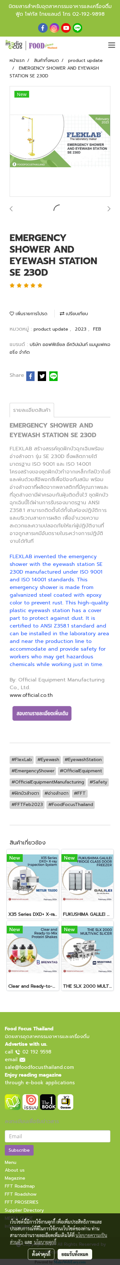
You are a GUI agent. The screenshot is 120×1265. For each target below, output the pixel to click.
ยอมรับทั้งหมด (74, 1254)
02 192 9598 (36, 1051)
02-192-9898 (88, 14)
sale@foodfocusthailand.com (39, 1067)
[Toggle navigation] (112, 46)
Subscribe (19, 1150)
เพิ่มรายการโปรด (30, 313)
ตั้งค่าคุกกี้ (41, 1254)
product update (52, 329)
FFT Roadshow (20, 1194)
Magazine (15, 1178)
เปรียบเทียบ (76, 313)
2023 (81, 329)
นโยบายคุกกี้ (45, 1242)
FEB (97, 329)
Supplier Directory (24, 1210)
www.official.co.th (31, 695)
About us (15, 1170)
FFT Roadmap (20, 1186)
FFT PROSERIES (21, 1202)
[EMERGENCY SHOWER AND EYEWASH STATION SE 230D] (60, 141)
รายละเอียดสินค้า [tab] (32, 410)
